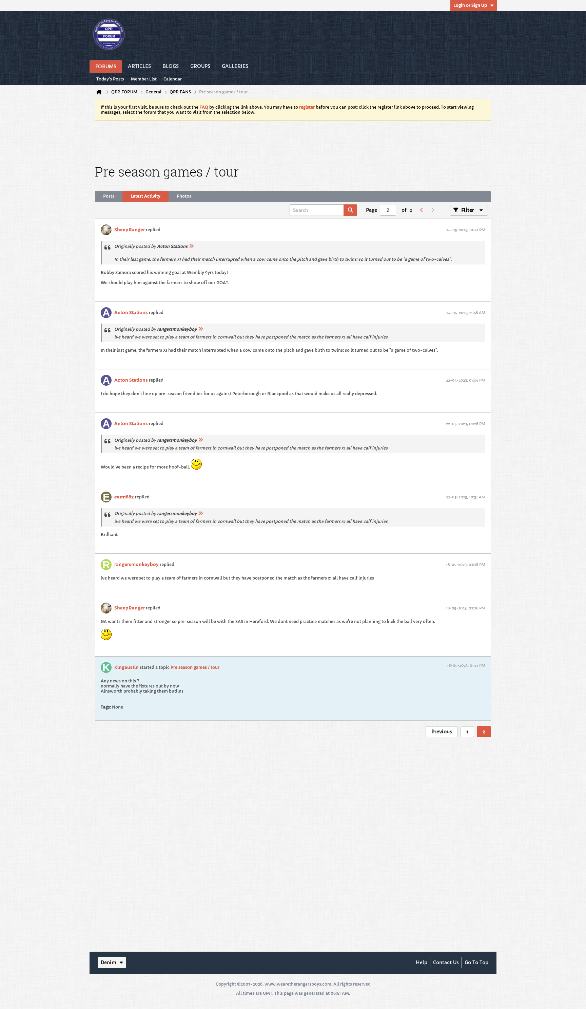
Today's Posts (110, 78)
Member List (144, 78)
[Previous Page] (421, 210)
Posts (108, 196)
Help (421, 962)
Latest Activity (145, 196)
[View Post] (191, 246)
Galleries (235, 66)
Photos (184, 196)
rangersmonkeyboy (136, 564)
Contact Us (446, 962)
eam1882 (124, 497)
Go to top (476, 962)
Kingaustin (126, 667)
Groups (200, 66)
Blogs (170, 66)
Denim (108, 962)
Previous (441, 732)
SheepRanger (129, 230)
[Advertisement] (293, 141)
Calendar (172, 78)
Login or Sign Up (470, 5)
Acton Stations (131, 312)
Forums (105, 66)
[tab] (108, 196)
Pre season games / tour (195, 667)
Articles (139, 66)
